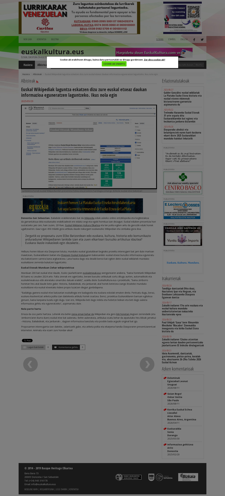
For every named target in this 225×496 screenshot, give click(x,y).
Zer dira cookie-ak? (154, 59)
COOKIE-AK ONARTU (114, 63)
